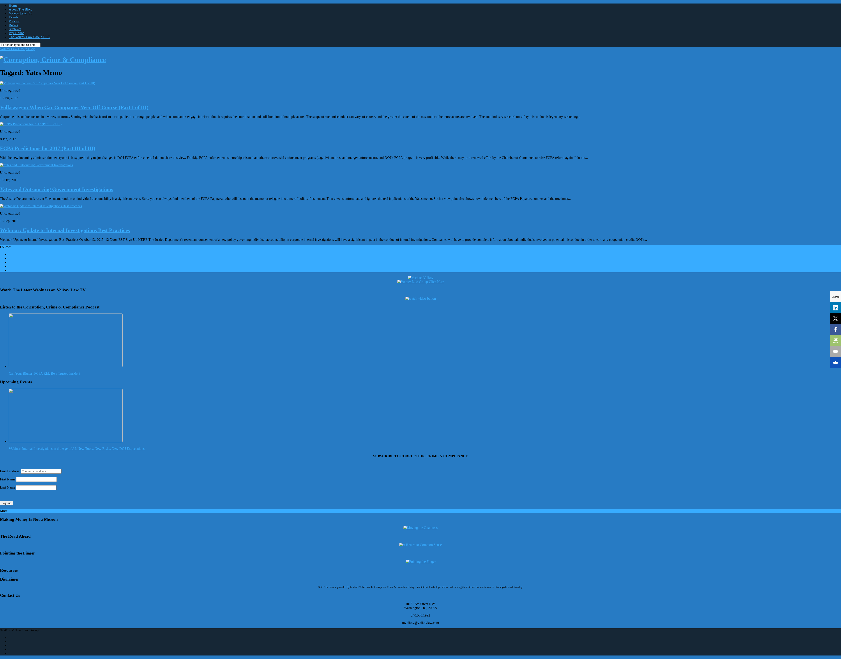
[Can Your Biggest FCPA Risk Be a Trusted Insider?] (66, 366)
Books (13, 25)
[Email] (835, 351)
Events (13, 17)
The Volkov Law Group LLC (29, 37)
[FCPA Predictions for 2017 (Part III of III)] (31, 124)
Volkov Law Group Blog (17, 49)
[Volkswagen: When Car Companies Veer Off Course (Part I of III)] (47, 83)
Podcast (14, 21)
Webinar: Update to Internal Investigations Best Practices (65, 230)
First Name (7, 479)
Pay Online (16, 33)
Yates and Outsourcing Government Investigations (56, 189)
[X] (835, 318)
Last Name (7, 487)
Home (13, 5)
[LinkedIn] (835, 307)
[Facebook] (835, 329)
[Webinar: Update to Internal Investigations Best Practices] (41, 206)
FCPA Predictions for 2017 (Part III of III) (47, 148)
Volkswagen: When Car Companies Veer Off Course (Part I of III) (74, 107)
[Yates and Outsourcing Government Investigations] (36, 165)
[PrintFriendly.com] (835, 340)
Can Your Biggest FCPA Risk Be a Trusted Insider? (44, 373)
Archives (15, 29)
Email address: (10, 471)
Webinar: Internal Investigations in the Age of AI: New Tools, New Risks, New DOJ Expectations (77, 448)
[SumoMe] (835, 362)
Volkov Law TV (20, 13)
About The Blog (20, 9)
